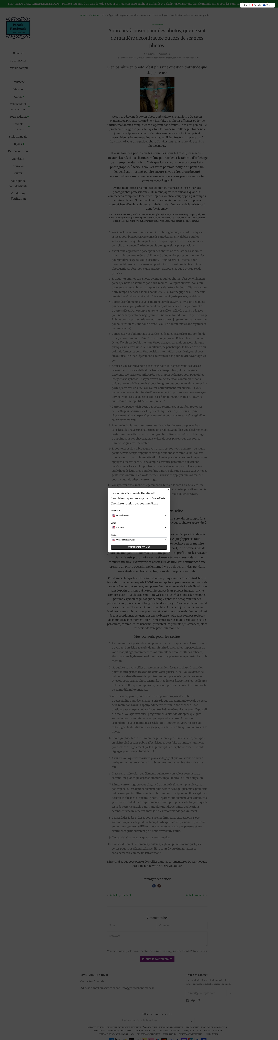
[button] (257, 5)
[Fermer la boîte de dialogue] (168, 489)
